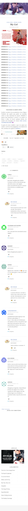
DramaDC (4, 160)
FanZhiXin (10, 160)
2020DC (3, 159)
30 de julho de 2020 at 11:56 (13, 383)
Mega (9, 46)
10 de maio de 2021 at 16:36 (13, 266)
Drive (24, 46)
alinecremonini (12, 310)
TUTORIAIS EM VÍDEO (6, 122)
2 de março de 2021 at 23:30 (13, 312)
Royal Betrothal (5, 492)
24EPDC (8, 159)
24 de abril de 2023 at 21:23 (16, 203)
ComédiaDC (20, 159)
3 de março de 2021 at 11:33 (16, 341)
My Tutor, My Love (5, 482)
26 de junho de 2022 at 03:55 (13, 227)
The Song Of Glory (5, 489)
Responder (10, 178)
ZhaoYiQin (16, 162)
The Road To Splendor (6, 473)
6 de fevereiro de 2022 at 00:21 (13, 247)
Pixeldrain (14, 46)
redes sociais (23, 120)
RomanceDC (9, 162)
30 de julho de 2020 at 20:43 (13, 359)
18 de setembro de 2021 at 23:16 (17, 288)
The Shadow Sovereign (6, 498)
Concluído (10, 22)
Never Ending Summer (6, 495)
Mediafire (20, 46)
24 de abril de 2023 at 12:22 (13, 176)
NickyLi (3, 162)
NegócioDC (22, 160)
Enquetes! (3, 486)
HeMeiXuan (16, 160)
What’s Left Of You (5, 479)
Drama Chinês (18, 22)
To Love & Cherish (5, 476)
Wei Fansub (5, 165)
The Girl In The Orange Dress (8, 470)
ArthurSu (14, 159)
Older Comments (5, 409)
